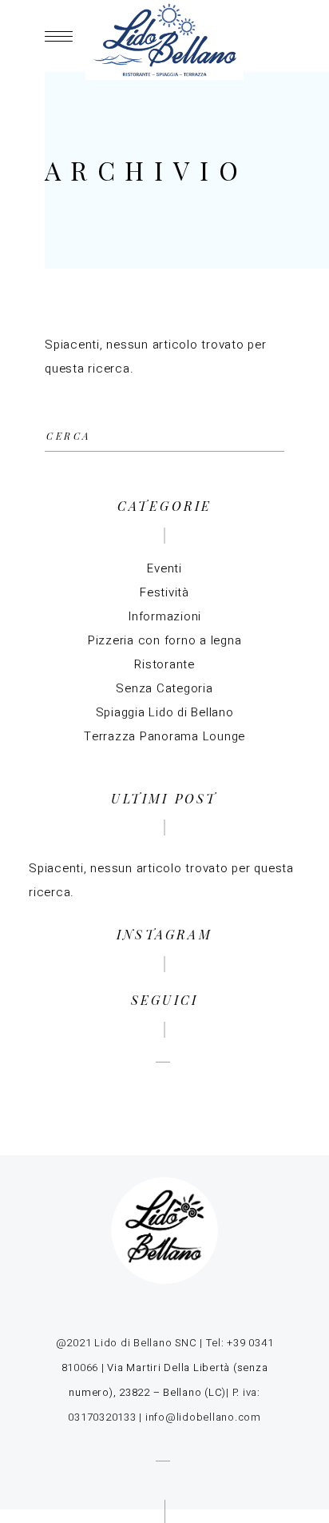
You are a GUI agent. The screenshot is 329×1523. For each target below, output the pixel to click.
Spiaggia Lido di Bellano (165, 712)
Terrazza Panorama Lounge (164, 736)
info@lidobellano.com (203, 1417)
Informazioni (164, 616)
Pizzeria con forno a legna (165, 640)
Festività (164, 592)
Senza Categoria (164, 688)
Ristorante (164, 664)
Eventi (164, 568)
